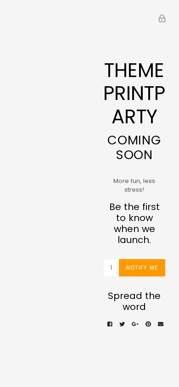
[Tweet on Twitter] (122, 324)
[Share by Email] (161, 324)
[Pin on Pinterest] (148, 324)
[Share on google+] (135, 324)
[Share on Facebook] (110, 324)
